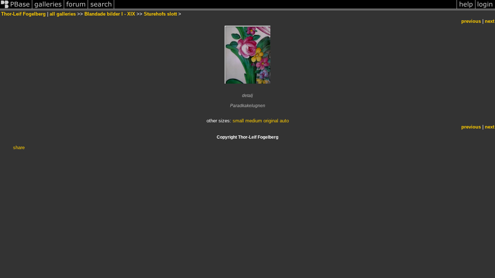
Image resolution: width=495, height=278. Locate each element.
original (270, 120)
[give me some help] (466, 8)
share (19, 147)
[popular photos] (285, 8)
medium (253, 120)
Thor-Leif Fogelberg (23, 14)
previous (471, 21)
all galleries (63, 14)
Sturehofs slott (160, 14)
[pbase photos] (16, 8)
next (489, 21)
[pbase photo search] (101, 8)
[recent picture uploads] (48, 8)
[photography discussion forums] (76, 8)
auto (284, 120)
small (238, 120)
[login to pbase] (485, 8)
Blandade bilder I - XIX (109, 14)
